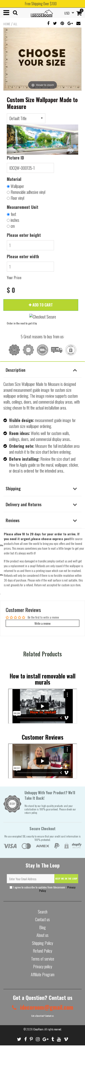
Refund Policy (42, 951)
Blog (42, 927)
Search (42, 912)
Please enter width (23, 256)
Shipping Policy (42, 943)
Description (15, 370)
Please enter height (24, 235)
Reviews (12, 520)
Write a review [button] (42, 623)
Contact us (42, 919)
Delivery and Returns (23, 504)
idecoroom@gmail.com (46, 1007)
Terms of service (42, 959)
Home (6, 24)
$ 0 (11, 290)
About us (42, 935)
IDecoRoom (38, 1029)
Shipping (13, 488)
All (15, 24)
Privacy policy (42, 966)
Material (14, 179)
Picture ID (15, 158)
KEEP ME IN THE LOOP (66, 878)
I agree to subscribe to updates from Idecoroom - (43, 888)
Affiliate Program (42, 974)
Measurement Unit (22, 207)
